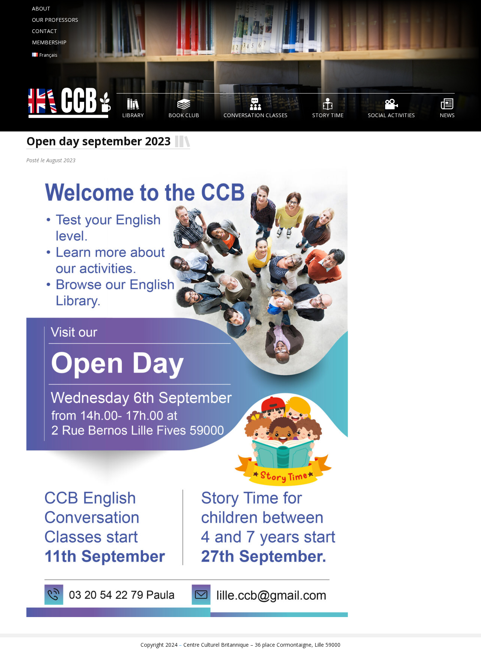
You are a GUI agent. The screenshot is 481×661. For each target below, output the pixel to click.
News (447, 115)
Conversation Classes (255, 115)
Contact (44, 31)
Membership (49, 42)
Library (133, 115)
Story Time (327, 115)
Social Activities (391, 115)
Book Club (183, 115)
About (41, 8)
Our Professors (55, 19)
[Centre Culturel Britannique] (71, 104)
